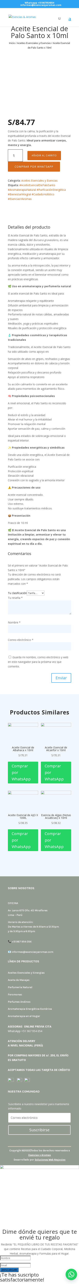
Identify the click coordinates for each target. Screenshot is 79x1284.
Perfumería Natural (20, 987)
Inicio (12, 43)
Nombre (14, 622)
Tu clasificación (17, 593)
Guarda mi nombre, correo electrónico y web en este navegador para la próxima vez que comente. (38, 661)
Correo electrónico (20, 640)
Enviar (61, 677)
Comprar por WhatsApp (34, 166)
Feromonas (15, 994)
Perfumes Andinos (19, 1001)
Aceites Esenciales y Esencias (34, 43)
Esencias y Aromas (39, 1155)
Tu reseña (15, 598)
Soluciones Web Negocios (50, 1159)
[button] (34, 166)
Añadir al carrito (44, 155)
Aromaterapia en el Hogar (24, 1016)
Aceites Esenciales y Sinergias (26, 972)
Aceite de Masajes (19, 980)
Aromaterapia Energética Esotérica (30, 1008)
